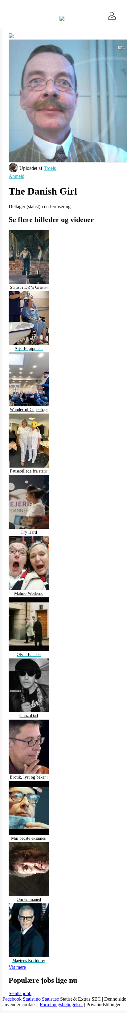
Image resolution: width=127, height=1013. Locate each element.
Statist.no (32, 999)
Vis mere (17, 967)
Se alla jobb (20, 993)
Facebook (12, 999)
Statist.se (51, 999)
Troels (50, 168)
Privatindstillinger (103, 1004)
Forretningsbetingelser (61, 1004)
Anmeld (16, 176)
